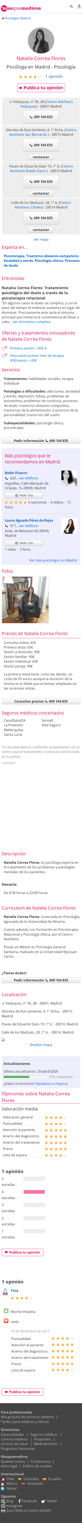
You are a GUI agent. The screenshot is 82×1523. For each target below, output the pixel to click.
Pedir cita (26, 495)
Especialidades (12, 1434)
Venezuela (35, 1483)
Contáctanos (41, 1461)
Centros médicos (14, 1439)
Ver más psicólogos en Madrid (53, 560)
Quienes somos (13, 1461)
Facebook (29, 1501)
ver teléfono (28, 478)
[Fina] (5, 1294)
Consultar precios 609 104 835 (41, 701)
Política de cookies (37, 1466)
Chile (10, 1479)
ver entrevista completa (31, 321)
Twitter (51, 1501)
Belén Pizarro (16, 473)
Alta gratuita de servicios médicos (27, 1417)
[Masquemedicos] (21, 6)
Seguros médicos (44, 1434)
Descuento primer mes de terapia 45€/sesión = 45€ (37, 358)
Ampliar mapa (41, 1044)
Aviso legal (9, 1466)
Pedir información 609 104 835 (41, 440)
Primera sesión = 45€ (26, 348)
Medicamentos (45, 1443)
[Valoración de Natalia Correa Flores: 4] (31, 76)
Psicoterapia (14, 256)
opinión (54, 76)
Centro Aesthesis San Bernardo (43, 132)
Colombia (31, 1479)
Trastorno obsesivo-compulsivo (52, 256)
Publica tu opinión (43, 88)
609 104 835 (43, 117)
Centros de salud (14, 1443)
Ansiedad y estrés (18, 260)
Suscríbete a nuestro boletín (28, 1510)
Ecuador (54, 1479)
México (11, 1483)
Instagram (14, 1505)
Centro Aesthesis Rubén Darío (41, 168)
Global (11, 1488)
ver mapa (41, 239)
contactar (41, 157)
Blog (9, 1501)
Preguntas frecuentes (18, 1448)
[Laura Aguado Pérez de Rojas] (69, 532)
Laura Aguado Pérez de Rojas (29, 520)
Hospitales (42, 1439)
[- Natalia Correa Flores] (25, 600)
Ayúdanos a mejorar (52, 1083)
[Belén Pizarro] (69, 485)
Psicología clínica (49, 260)
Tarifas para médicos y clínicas (25, 1421)
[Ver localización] (41, 1039)
